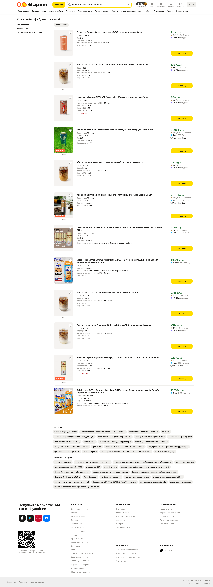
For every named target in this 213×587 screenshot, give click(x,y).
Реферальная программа (170, 513)
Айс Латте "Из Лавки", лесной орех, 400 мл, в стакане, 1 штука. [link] (107, 292)
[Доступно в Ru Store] (46, 521)
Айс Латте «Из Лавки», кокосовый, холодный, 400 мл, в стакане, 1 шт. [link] (111, 162)
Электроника (76, 524)
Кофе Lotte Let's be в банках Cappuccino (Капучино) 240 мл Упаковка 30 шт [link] (114, 195)
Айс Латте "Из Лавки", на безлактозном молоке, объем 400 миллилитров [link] (113, 64)
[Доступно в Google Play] (30, 521)
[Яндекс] (207, 584)
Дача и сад (75, 546)
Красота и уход (77, 539)
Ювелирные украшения (80, 572)
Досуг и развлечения (79, 509)
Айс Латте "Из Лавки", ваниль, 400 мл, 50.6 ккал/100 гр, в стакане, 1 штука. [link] (114, 325)
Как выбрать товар (123, 509)
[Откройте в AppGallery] (38, 521)
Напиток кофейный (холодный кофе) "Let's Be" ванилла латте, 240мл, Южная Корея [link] (118, 357)
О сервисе (120, 520)
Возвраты (120, 524)
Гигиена (74, 520)
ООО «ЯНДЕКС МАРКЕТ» (200, 580)
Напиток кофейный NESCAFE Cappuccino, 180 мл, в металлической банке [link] (113, 97)
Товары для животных (80, 561)
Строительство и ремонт (81, 565)
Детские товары (77, 568)
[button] (61, 25)
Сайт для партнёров (124, 561)
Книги (73, 550)
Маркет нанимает (167, 524)
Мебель (74, 513)
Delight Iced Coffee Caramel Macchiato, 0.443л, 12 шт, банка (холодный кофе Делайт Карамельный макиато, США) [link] (118, 391)
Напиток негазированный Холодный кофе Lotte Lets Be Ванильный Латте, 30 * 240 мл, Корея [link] (119, 228)
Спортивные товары (79, 557)
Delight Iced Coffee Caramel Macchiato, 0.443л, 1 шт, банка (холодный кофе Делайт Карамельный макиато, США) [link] (117, 261)
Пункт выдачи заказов (169, 520)
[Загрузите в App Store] (22, 521)
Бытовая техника (78, 516)
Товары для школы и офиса (82, 553)
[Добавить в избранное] (70, 33)
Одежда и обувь (77, 527)
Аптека (74, 535)
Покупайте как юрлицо (125, 516)
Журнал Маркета (123, 527)
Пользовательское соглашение (31, 582)
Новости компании (167, 509)
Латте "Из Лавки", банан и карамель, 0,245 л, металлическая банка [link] (109, 32)
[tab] (24, 11)
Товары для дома (78, 531)
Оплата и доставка (123, 513)
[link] (65, 432)
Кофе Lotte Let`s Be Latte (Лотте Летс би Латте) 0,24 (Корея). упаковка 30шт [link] (115, 129)
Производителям (167, 516)
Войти (191, 4)
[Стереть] (129, 4)
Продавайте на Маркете (126, 554)
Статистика (11, 582)
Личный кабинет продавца (127, 550)
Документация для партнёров (128, 557)
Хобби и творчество (79, 542)
